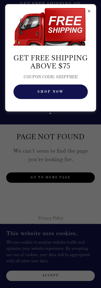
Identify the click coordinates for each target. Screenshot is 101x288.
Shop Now (50, 92)
